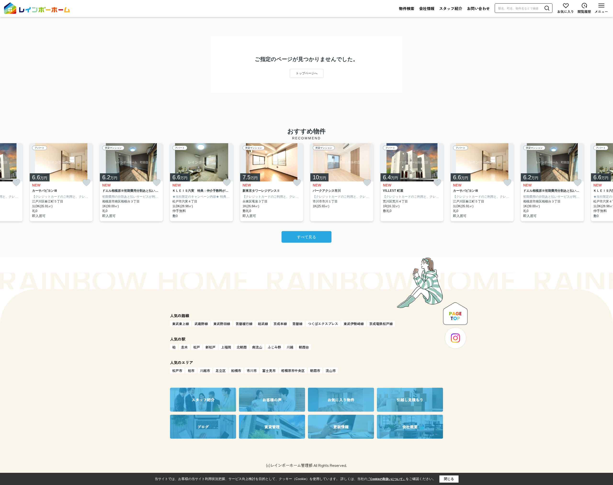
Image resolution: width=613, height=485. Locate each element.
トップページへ (307, 73)
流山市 (331, 370)
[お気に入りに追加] (16, 182)
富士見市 (269, 370)
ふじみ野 (274, 347)
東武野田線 (221, 323)
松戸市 (177, 370)
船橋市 (236, 370)
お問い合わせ (478, 8)
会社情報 (426, 8)
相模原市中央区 (293, 370)
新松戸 (210, 347)
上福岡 (226, 347)
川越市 (205, 370)
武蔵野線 (201, 323)
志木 (184, 347)
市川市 (252, 370)
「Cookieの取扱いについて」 (386, 479)
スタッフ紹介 (450, 8)
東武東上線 (180, 323)
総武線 (263, 323)
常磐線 (297, 323)
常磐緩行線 (244, 323)
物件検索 (406, 8)
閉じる (449, 479)
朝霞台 (304, 347)
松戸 (196, 347)
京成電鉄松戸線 (381, 323)
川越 (290, 347)
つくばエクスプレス (323, 323)
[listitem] (201, 182)
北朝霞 (242, 347)
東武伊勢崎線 (354, 323)
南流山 (257, 347)
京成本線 (280, 323)
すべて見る (306, 237)
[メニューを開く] (601, 8)
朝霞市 (315, 370)
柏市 (191, 370)
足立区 (221, 370)
